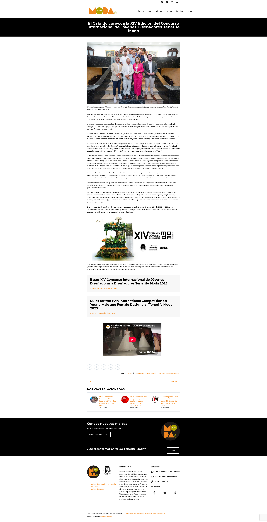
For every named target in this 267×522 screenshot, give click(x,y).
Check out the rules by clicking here (102, 313)
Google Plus (103, 367)
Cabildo (129, 373)
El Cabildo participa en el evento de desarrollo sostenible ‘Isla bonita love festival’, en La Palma (169, 401)
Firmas (169, 11)
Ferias (189, 11)
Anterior (93, 381)
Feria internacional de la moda (145, 373)
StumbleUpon (117, 367)
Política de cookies (98, 489)
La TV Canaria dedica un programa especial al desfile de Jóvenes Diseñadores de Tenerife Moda (138, 401)
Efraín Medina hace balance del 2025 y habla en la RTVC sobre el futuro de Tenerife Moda (107, 401)
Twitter (89, 367)
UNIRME (173, 450)
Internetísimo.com (106, 516)
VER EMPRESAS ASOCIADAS (98, 434)
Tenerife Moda (144, 11)
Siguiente (174, 381)
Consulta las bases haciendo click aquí (103, 288)
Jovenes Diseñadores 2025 (169, 373)
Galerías (179, 11)
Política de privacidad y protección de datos (138, 514)
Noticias (158, 11)
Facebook (96, 367)
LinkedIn (110, 367)
